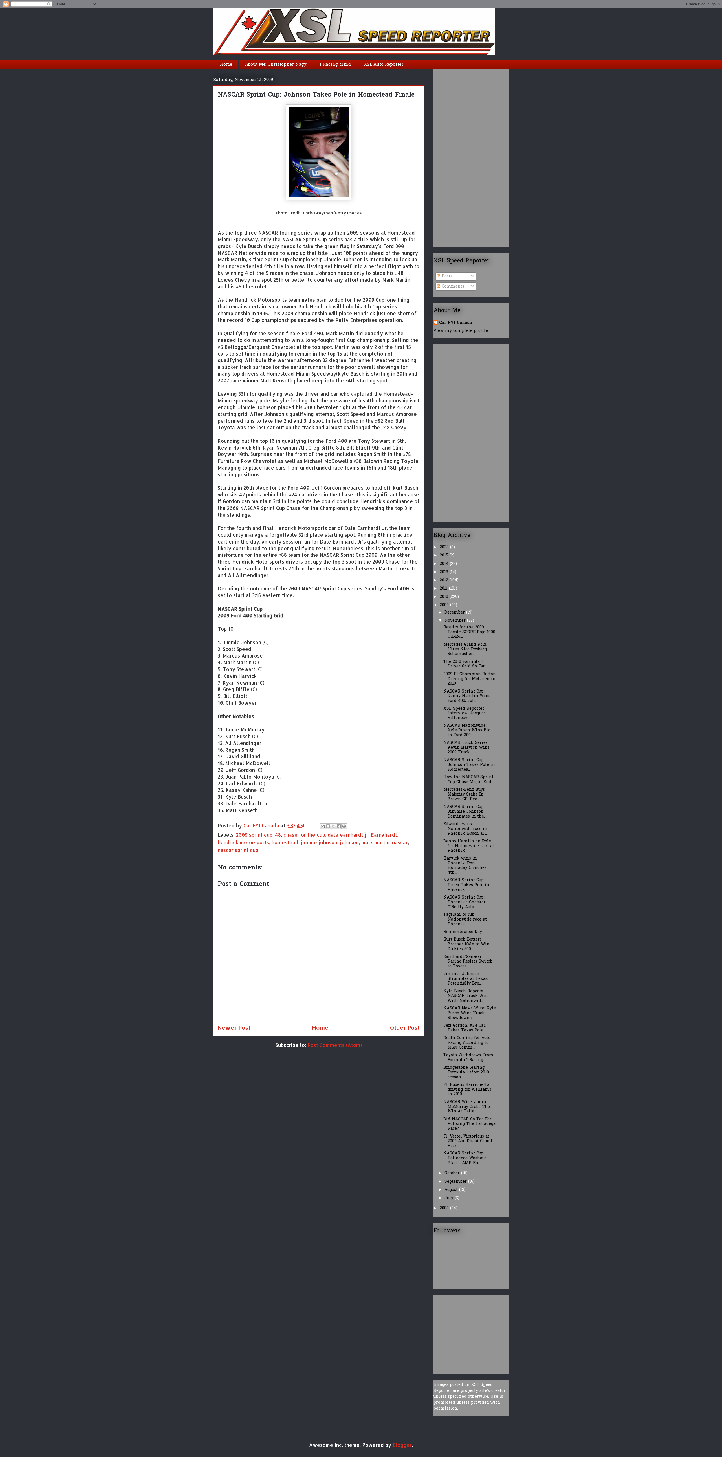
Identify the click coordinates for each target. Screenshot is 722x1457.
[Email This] (322, 826)
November (455, 621)
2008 (445, 1208)
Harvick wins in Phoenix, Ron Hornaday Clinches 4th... (465, 866)
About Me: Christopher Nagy (276, 65)
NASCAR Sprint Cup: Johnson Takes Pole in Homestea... (469, 765)
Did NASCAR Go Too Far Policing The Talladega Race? (469, 1124)
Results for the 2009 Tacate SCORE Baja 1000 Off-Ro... (469, 632)
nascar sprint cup (238, 850)
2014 (445, 564)
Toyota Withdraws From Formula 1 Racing (468, 1057)
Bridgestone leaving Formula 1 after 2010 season (466, 1072)
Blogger (402, 1445)
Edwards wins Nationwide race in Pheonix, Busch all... (465, 829)
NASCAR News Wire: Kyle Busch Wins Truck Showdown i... (469, 1013)
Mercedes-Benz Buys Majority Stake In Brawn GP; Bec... (464, 794)
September (456, 1182)
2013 (445, 572)
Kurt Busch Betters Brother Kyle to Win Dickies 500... (466, 944)
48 (278, 835)
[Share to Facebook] (339, 826)
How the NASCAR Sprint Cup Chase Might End (468, 779)
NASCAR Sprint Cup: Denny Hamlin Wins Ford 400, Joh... (466, 696)
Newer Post (234, 1027)
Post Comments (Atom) (334, 1045)
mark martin (375, 842)
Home (226, 65)
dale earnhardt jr (348, 835)
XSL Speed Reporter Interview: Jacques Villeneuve (464, 713)
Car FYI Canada (262, 825)
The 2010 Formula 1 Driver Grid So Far (464, 664)
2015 (445, 555)
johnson (349, 842)
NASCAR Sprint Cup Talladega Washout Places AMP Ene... (464, 1158)
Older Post (405, 1027)
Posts (446, 276)
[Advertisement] (456, 156)
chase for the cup (304, 835)
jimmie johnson (319, 842)
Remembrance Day (462, 932)
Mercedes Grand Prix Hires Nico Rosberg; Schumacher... (465, 649)
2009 (445, 605)
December (455, 612)
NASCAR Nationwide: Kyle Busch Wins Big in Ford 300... (466, 730)
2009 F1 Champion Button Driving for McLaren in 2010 (469, 679)
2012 (445, 580)
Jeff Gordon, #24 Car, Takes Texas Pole (464, 1028)
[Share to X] (333, 826)
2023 (445, 547)
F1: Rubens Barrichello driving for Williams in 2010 (467, 1089)
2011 (444, 588)
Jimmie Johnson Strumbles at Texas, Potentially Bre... (465, 979)
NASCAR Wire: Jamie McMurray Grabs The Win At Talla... (466, 1107)
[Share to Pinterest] (344, 826)
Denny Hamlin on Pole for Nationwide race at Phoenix (468, 846)
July (449, 1198)
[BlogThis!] (328, 826)
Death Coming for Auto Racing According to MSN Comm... (466, 1043)
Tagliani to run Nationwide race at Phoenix (465, 919)
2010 (445, 597)
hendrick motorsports (243, 842)
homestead (285, 842)
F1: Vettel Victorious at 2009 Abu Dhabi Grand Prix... (467, 1141)
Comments (452, 287)
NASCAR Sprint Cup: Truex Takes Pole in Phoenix (466, 885)
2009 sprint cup (254, 835)
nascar (400, 842)
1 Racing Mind (335, 65)
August (451, 1190)
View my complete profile (460, 331)
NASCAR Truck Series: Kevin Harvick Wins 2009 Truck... (466, 747)
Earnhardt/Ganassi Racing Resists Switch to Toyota (468, 961)
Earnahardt (384, 835)
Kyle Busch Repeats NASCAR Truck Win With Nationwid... (465, 996)
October (452, 1173)
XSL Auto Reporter (383, 65)
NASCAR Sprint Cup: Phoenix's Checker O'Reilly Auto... (464, 902)
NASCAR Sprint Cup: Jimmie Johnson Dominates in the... (465, 812)
